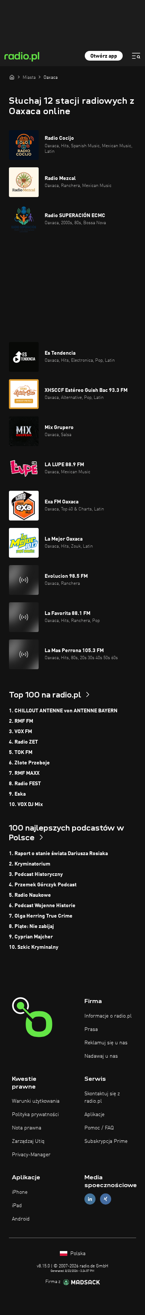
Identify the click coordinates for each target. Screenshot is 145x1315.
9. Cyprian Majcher (31, 936)
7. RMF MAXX (24, 773)
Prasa (91, 1029)
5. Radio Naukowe (30, 895)
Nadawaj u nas (101, 1056)
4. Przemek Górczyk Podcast (43, 884)
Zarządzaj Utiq (28, 1141)
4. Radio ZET (23, 742)
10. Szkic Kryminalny (33, 947)
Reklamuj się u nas (106, 1042)
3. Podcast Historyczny (36, 874)
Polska (77, 1253)
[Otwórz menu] (136, 55)
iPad (17, 1205)
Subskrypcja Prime (106, 1141)
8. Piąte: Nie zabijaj (31, 926)
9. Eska (17, 794)
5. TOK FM (20, 752)
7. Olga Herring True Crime (40, 916)
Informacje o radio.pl (108, 1016)
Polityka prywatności (35, 1114)
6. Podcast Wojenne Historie (42, 905)
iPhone (20, 1192)
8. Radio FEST (25, 783)
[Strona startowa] (12, 77)
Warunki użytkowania (35, 1101)
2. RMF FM (21, 721)
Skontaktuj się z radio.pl (102, 1097)
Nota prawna (26, 1128)
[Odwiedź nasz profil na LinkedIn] (90, 1199)
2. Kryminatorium (29, 864)
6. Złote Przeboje (29, 763)
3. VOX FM (20, 731)
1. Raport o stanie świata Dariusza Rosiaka (58, 853)
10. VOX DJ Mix (26, 804)
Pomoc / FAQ (99, 1128)
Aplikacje (94, 1114)
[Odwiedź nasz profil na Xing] (106, 1199)
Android (21, 1219)
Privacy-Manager (31, 1154)
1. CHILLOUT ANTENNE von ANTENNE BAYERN (63, 710)
